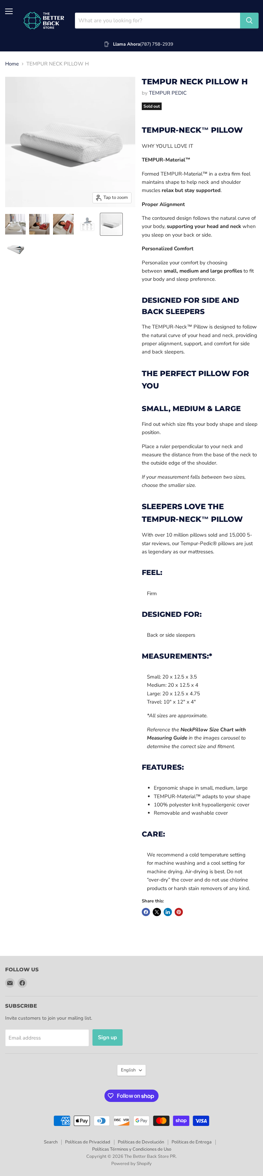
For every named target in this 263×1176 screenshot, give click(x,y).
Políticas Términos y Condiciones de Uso (131, 1149)
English (128, 1070)
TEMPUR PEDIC (168, 92)
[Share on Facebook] (146, 912)
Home (12, 64)
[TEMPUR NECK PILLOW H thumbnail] (15, 224)
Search (51, 1142)
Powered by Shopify (131, 1164)
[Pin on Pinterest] (179, 912)
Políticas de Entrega (192, 1142)
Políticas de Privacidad (87, 1142)
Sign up (107, 1037)
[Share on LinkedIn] (168, 912)
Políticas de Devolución (141, 1142)
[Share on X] (157, 912)
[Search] (249, 20)
